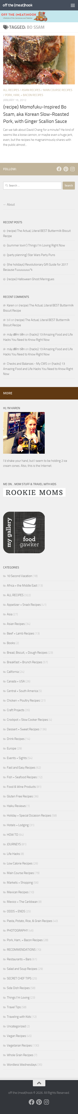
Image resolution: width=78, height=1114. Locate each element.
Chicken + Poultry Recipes (23, 700)
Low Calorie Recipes (19, 863)
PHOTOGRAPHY (17, 930)
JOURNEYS (14, 844)
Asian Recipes (31, 90)
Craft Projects (15, 710)
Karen (10, 305)
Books (11, 643)
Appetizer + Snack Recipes (24, 605)
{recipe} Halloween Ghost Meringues (30, 279)
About (11, 204)
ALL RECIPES (11, 90)
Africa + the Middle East (22, 585)
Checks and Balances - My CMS (27, 364)
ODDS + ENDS (16, 911)
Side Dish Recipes (18, 988)
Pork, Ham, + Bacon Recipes (24, 95)
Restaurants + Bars (19, 959)
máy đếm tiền (16, 334)
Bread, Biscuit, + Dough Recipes (27, 652)
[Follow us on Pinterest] (65, 168)
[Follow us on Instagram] (72, 168)
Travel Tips (14, 1007)
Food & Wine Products (21, 787)
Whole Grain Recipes (20, 1055)
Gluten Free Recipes (20, 796)
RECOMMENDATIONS (21, 950)
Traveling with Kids (19, 1017)
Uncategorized (16, 1026)
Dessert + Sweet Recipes (23, 729)
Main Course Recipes (57, 90)
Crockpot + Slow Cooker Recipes (27, 720)
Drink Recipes (16, 739)
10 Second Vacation (19, 576)
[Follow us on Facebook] (59, 168)
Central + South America (22, 691)
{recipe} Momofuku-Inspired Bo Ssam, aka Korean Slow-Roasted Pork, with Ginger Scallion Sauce (36, 114)
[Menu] (73, 5)
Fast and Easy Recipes (21, 767)
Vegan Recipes (16, 1036)
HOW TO (12, 835)
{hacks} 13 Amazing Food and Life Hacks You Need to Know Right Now (38, 369)
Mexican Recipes (17, 892)
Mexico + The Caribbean (22, 902)
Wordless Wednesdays (22, 1065)
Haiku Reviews (16, 806)
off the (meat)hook (17, 5)
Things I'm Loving (18, 997)
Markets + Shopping (20, 882)
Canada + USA (16, 681)
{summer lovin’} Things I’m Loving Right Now (36, 245)
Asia (9, 614)
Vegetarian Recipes (19, 1045)
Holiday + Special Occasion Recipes (29, 815)
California (13, 672)
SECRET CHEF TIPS (19, 978)
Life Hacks (13, 854)
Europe (11, 748)
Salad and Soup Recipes (22, 969)
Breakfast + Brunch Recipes (24, 662)
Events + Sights (17, 758)
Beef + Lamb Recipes (20, 633)
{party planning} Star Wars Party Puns (31, 255)
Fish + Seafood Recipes (22, 777)
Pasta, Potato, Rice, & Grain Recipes (29, 921)
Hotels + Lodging (18, 825)
